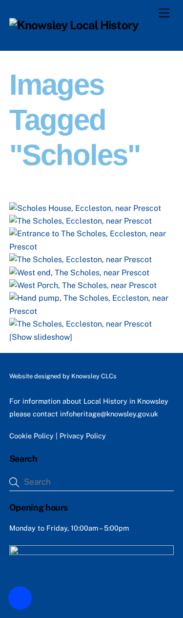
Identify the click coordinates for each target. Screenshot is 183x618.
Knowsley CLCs (94, 376)
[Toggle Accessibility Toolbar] (20, 598)
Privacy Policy (83, 436)
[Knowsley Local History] (74, 25)
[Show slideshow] (40, 337)
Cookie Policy (31, 436)
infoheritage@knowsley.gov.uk (109, 414)
